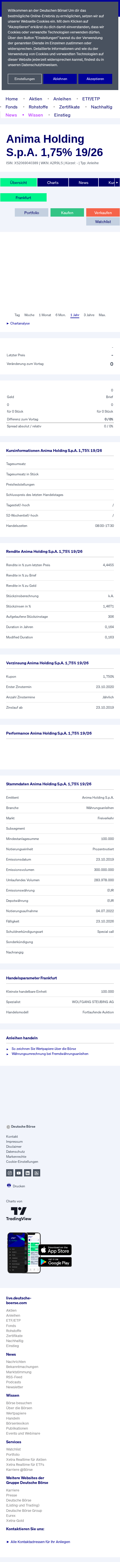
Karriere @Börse (19, 1469)
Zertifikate (69, 107)
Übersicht (18, 182)
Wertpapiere (16, 1413)
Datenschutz (15, 1151)
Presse (11, 1495)
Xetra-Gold (15, 1520)
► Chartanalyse (18, 323)
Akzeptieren (95, 79)
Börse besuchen (19, 1403)
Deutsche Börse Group (24, 1510)
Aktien (35, 99)
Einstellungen (25, 79)
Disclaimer (13, 1146)
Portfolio (31, 212)
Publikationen (17, 1428)
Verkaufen (103, 212)
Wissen (35, 115)
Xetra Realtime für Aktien (26, 1459)
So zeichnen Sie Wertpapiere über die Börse (44, 1049)
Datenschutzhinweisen (39, 64)
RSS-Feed (14, 1377)
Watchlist (103, 221)
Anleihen (62, 99)
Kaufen (67, 212)
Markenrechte (16, 1156)
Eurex (11, 1515)
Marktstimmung (19, 1372)
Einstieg (62, 115)
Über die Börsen (19, 1408)
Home (12, 99)
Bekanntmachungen (22, 1366)
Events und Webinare (23, 1433)
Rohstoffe (38, 107)
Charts (53, 182)
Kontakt (12, 1136)
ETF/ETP (91, 99)
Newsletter (14, 1387)
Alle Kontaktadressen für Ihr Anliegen (38, 1541)
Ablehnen (60, 79)
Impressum (14, 1141)
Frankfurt (23, 197)
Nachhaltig (101, 107)
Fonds (12, 107)
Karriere (12, 1490)
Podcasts (13, 1382)
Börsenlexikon (17, 1423)
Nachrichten (16, 1361)
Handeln (13, 1418)
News (11, 115)
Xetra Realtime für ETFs (25, 1464)
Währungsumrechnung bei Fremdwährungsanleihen (50, 1054)
